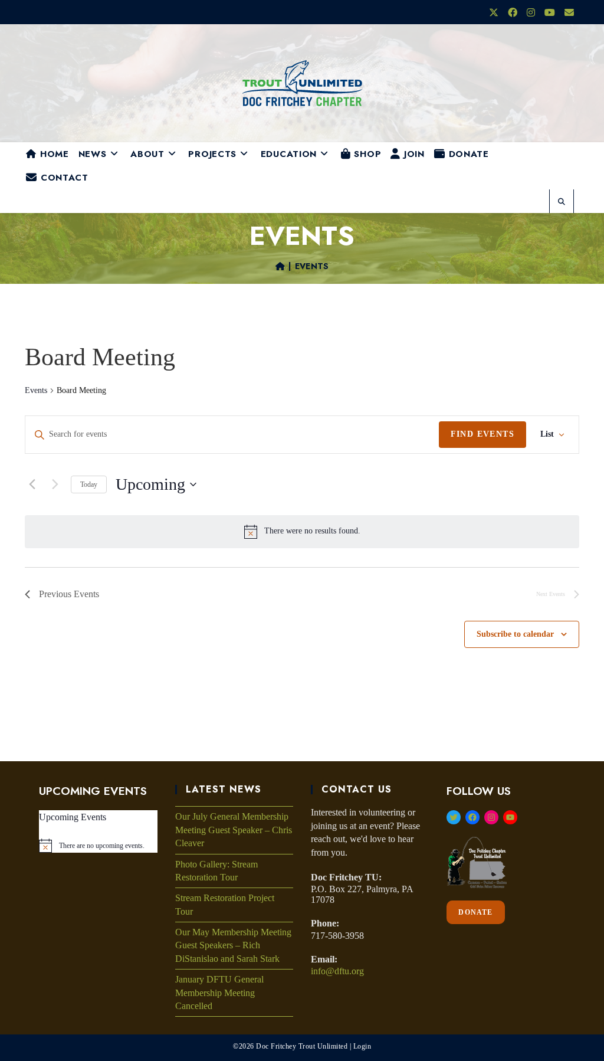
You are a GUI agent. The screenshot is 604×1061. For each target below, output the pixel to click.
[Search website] (561, 202)
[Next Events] (55, 484)
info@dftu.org (337, 971)
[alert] (312, 531)
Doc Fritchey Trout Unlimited (301, 1046)
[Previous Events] (32, 484)
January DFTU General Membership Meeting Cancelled (219, 992)
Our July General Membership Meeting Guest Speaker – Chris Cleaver (233, 829)
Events (312, 266)
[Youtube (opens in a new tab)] (550, 13)
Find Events (482, 434)
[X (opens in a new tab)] (493, 13)
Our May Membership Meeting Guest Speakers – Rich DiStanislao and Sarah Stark (233, 945)
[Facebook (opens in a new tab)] (512, 13)
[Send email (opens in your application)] (567, 13)
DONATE (475, 912)
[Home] (280, 266)
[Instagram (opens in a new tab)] (531, 13)
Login (362, 1046)
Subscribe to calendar (515, 634)
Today (88, 484)
